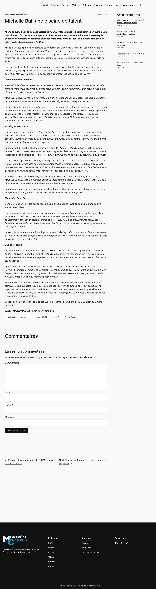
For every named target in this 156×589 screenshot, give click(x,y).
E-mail (9, 405)
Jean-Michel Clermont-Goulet (16, 14)
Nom (8, 392)
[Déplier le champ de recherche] (140, 5)
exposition (24, 317)
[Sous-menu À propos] (134, 5)
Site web (9, 417)
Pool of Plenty (70, 317)
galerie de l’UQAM (39, 317)
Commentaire (13, 363)
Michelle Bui (55, 317)
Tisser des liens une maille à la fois (130, 54)
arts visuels (11, 317)
